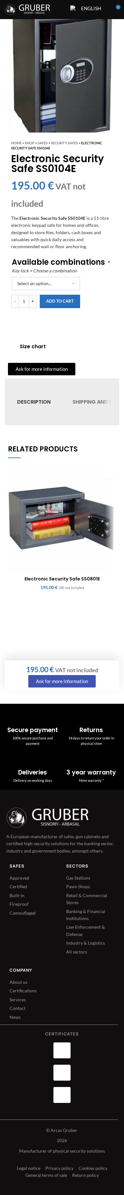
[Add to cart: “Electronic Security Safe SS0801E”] (107, 473)
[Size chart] (11, 346)
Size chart (33, 346)
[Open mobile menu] (61, 9)
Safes (43, 143)
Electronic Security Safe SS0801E (62, 579)
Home (16, 143)
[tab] (34, 401)
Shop (29, 143)
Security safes (64, 143)
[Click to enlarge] (16, 122)
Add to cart (60, 301)
